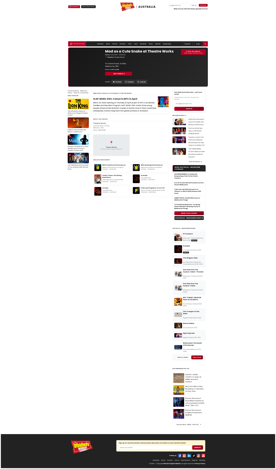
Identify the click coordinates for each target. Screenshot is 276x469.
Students (143, 44)
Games (158, 44)
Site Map (202, 460)
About (163, 460)
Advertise (156, 460)
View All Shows (182, 357)
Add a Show (197, 357)
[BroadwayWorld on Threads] (199, 456)
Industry (122, 44)
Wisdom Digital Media (172, 464)
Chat (129, 44)
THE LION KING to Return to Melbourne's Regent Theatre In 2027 (78, 108)
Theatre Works (119, 57)
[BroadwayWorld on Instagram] (184, 456)
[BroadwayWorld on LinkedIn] (189, 456)
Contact (170, 460)
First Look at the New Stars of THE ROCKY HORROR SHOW (195, 131)
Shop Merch (75, 6)
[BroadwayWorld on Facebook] (180, 456)
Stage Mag (167, 44)
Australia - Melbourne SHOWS (183, 228)
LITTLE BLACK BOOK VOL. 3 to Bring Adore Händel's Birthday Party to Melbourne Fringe (187, 206)
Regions (195, 460)
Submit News (185, 460)
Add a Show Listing (88, 6)
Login (198, 44)
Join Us (176, 460)
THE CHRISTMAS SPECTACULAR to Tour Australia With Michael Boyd (78, 162)
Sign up (189, 109)
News (108, 44)
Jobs (136, 44)
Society (105, 188)
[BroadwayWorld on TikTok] (194, 456)
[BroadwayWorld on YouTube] (203, 456)
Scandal (144, 175)
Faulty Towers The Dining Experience (112, 176)
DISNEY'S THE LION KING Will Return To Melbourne (77, 126)
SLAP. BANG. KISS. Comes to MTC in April (115, 98)
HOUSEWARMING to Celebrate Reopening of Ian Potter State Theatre (186, 176)
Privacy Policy (199, 464)
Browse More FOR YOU (188, 425)
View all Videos (194, 162)
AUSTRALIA (147, 6)
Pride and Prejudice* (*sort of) (152, 188)
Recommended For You (180, 368)
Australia (100, 44)
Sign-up (194, 5)
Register (188, 44)
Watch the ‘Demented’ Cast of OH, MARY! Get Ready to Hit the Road (196, 122)
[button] (205, 43)
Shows (114, 44)
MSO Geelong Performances (152, 165)
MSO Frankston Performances (114, 165)
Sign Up (197, 447)
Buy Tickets (118, 74)
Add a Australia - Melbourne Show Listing (189, 218)
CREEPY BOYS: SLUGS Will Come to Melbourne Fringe (187, 199)
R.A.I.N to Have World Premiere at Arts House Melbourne (189, 184)
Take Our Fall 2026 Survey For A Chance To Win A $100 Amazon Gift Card (187, 191)
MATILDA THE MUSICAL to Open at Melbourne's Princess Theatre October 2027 (78, 143)
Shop (151, 44)
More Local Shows (189, 213)
